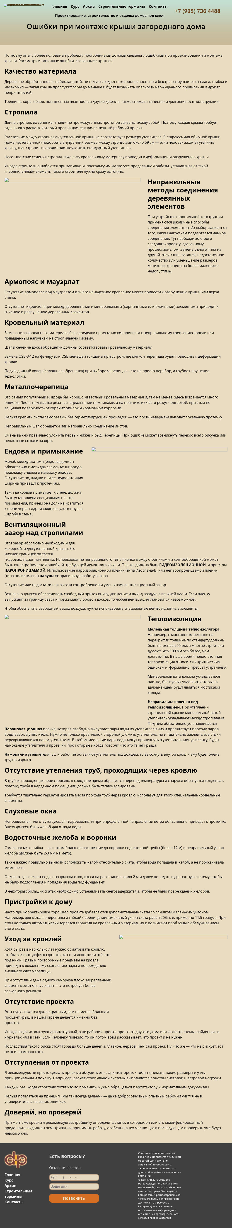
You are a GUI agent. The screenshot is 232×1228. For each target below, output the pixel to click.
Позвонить (74, 1198)
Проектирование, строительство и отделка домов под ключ (109, 15)
